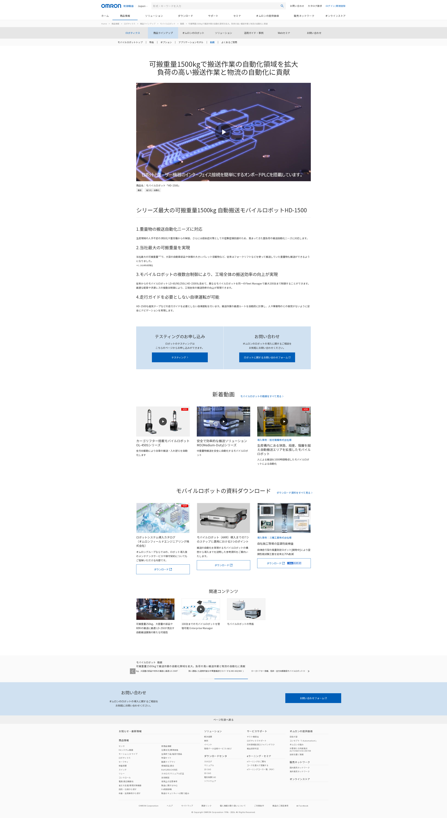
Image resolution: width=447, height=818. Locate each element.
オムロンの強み (297, 744)
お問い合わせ (297, 6)
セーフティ (123, 761)
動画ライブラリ (168, 761)
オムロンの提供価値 (267, 15)
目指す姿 (294, 736)
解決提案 (208, 736)
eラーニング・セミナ (259, 756)
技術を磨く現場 (297, 754)
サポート (213, 15)
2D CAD (207, 769)
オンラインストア (335, 15)
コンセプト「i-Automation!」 (303, 740)
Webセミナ (284, 33)
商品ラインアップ (147, 23)
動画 (182, 23)
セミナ (237, 15)
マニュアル (209, 765)
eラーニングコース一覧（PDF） (261, 769)
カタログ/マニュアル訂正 (172, 773)
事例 (206, 740)
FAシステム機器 (126, 749)
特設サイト (166, 757)
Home (104, 23)
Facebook (303, 805)
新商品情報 (166, 746)
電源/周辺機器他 (126, 781)
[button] (132, 671)
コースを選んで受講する (257, 765)
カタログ (208, 761)
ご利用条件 (259, 805)
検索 (282, 6)
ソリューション (154, 15)
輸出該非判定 (253, 748)
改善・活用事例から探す (130, 793)
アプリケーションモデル (190, 42)
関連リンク (206, 805)
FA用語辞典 (166, 789)
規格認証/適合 (167, 765)
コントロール (125, 777)
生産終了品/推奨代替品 (171, 753)
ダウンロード (185, 15)
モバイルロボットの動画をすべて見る (260, 396)
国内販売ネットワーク (300, 767)
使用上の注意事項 (169, 781)
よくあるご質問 (229, 42)
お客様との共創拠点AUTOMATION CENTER (300, 749)
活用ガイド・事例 (253, 33)
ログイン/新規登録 (336, 6)
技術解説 (165, 777)
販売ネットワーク (304, 15)
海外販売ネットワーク (300, 771)
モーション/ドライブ (128, 753)
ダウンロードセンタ (215, 756)
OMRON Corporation (148, 805)
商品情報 (125, 15)
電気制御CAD (210, 777)
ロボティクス (129, 23)
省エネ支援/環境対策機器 (130, 785)
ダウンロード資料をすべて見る (293, 492)
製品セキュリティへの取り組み (175, 793)
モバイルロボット (167, 23)
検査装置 (123, 765)
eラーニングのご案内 (256, 761)
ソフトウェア (210, 781)
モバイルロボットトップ (130, 42)
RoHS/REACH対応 (169, 769)
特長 (151, 42)
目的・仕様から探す (128, 789)
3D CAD (207, 773)
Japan (141, 6)
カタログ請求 (315, 6)
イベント (208, 744)
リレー (122, 773)
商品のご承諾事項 (280, 805)
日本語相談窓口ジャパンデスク (261, 744)
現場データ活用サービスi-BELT (218, 748)
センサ (122, 746)
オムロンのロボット (193, 33)
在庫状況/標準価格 (169, 749)
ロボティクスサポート (257, 740)
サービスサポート (257, 731)
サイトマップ (187, 805)
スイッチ (123, 769)
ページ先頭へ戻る (223, 719)
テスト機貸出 (253, 736)
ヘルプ (170, 805)
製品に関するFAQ (169, 785)
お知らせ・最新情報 (130, 731)
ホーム (105, 15)
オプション (166, 42)
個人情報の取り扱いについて (233, 805)
